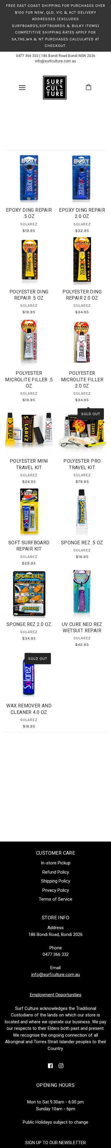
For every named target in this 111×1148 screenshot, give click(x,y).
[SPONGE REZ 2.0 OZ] (29, 593)
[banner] (55, 87)
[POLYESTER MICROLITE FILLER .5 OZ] (29, 342)
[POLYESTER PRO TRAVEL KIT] (82, 430)
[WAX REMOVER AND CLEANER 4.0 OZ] (29, 675)
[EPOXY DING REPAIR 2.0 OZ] (82, 179)
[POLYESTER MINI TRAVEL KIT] (29, 430)
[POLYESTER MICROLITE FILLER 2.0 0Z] (82, 342)
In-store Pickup (55, 863)
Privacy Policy (55, 890)
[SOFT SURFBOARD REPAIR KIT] (29, 511)
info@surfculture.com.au (55, 61)
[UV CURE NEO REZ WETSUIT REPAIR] (82, 593)
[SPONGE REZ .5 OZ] (82, 511)
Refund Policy (55, 872)
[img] (50, 1065)
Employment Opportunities (55, 994)
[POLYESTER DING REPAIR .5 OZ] (29, 260)
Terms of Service (55, 899)
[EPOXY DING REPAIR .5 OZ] (29, 179)
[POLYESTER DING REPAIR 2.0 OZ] (82, 260)
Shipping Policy (55, 881)
